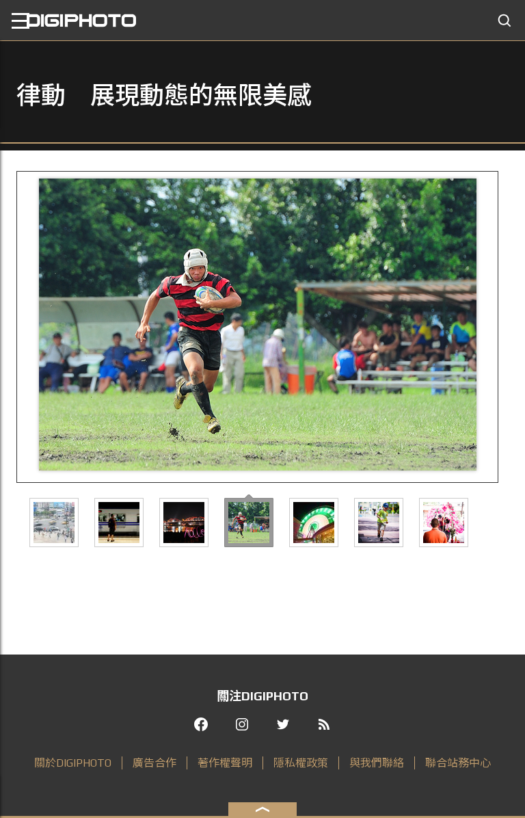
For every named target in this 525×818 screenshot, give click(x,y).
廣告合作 (154, 762)
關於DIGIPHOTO (72, 762)
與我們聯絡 (376, 762)
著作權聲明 (225, 762)
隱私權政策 (300, 762)
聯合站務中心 (458, 762)
